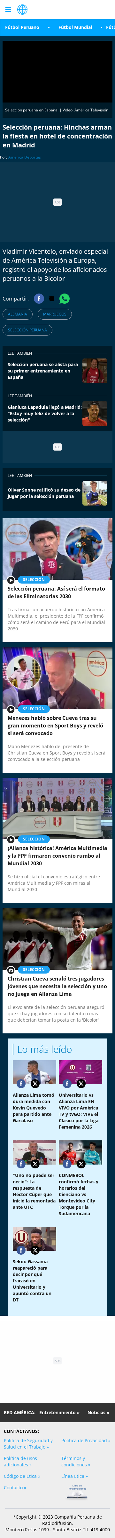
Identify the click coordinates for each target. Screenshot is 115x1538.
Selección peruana (27, 330)
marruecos (54, 314)
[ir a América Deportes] (22, 9)
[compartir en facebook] (21, 1084)
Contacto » (15, 1488)
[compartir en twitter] (35, 1083)
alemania (17, 314)
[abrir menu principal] (8, 9)
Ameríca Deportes (24, 157)
